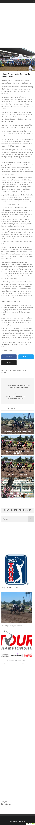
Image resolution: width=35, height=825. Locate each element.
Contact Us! (22, 821)
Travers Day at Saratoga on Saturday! (11, 626)
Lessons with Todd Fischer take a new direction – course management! (19, 385)
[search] (31, 519)
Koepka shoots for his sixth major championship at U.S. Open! (16, 396)
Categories (4, 802)
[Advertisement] (17, 27)
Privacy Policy (13, 821)
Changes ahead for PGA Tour (9, 588)
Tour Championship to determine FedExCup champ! (15, 664)
